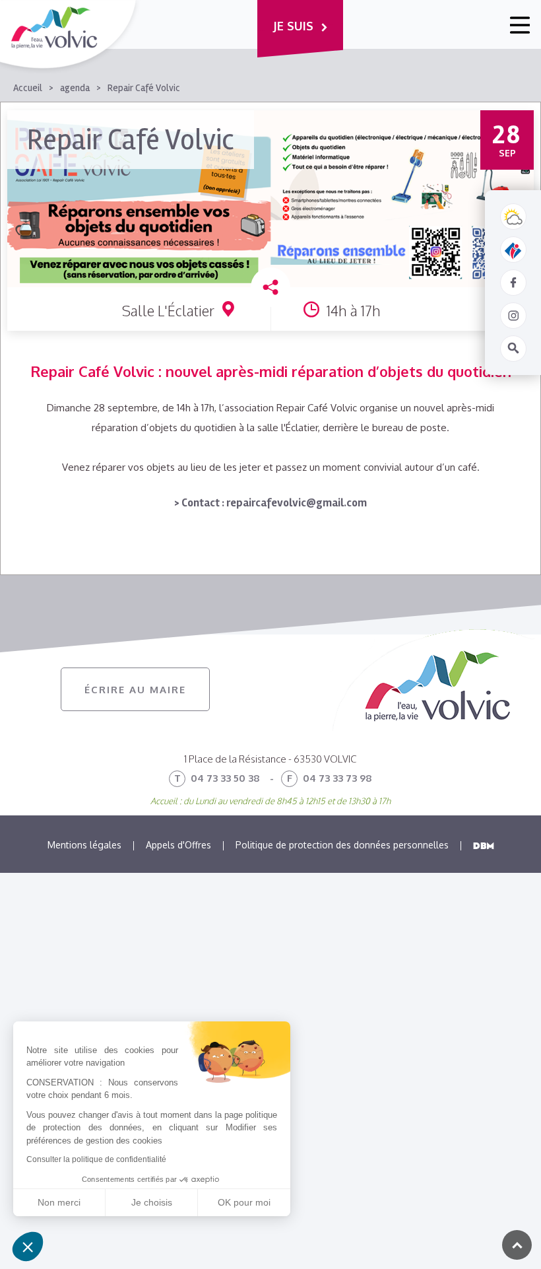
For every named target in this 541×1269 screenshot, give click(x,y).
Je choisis (151, 1202)
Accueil (27, 88)
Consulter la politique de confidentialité (96, 1159)
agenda (75, 88)
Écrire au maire (135, 689)
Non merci (59, 1202)
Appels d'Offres (178, 844)
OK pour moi (244, 1202)
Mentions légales (84, 844)
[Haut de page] (517, 1245)
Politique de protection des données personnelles (342, 844)
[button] (28, 1246)
